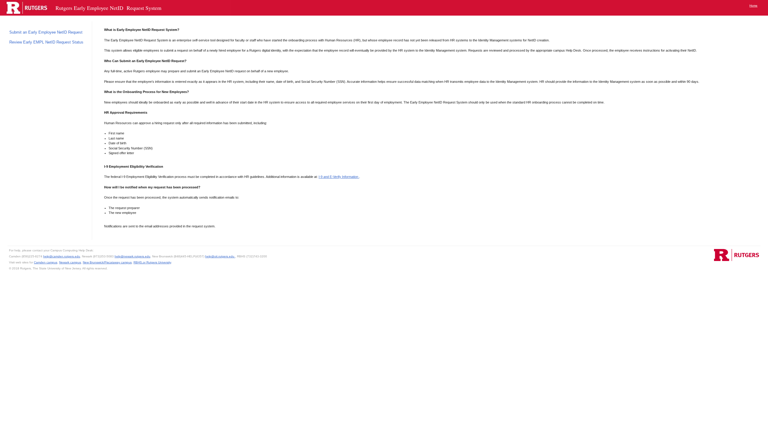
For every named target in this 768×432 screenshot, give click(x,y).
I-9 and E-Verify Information (339, 176)
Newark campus (70, 262)
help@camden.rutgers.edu (61, 256)
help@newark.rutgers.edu (132, 256)
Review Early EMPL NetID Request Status (47, 42)
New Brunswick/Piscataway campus (107, 262)
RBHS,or (140, 262)
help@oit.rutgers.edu (220, 256)
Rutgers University (158, 262)
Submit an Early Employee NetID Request (46, 32)
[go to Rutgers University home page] (736, 255)
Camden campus (45, 262)
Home (753, 5)
